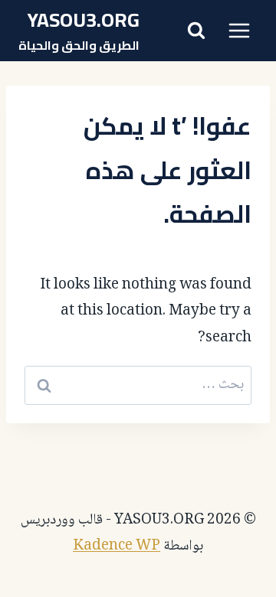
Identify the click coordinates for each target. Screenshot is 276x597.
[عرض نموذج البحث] (196, 31)
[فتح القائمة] (239, 30)
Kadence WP (116, 546)
